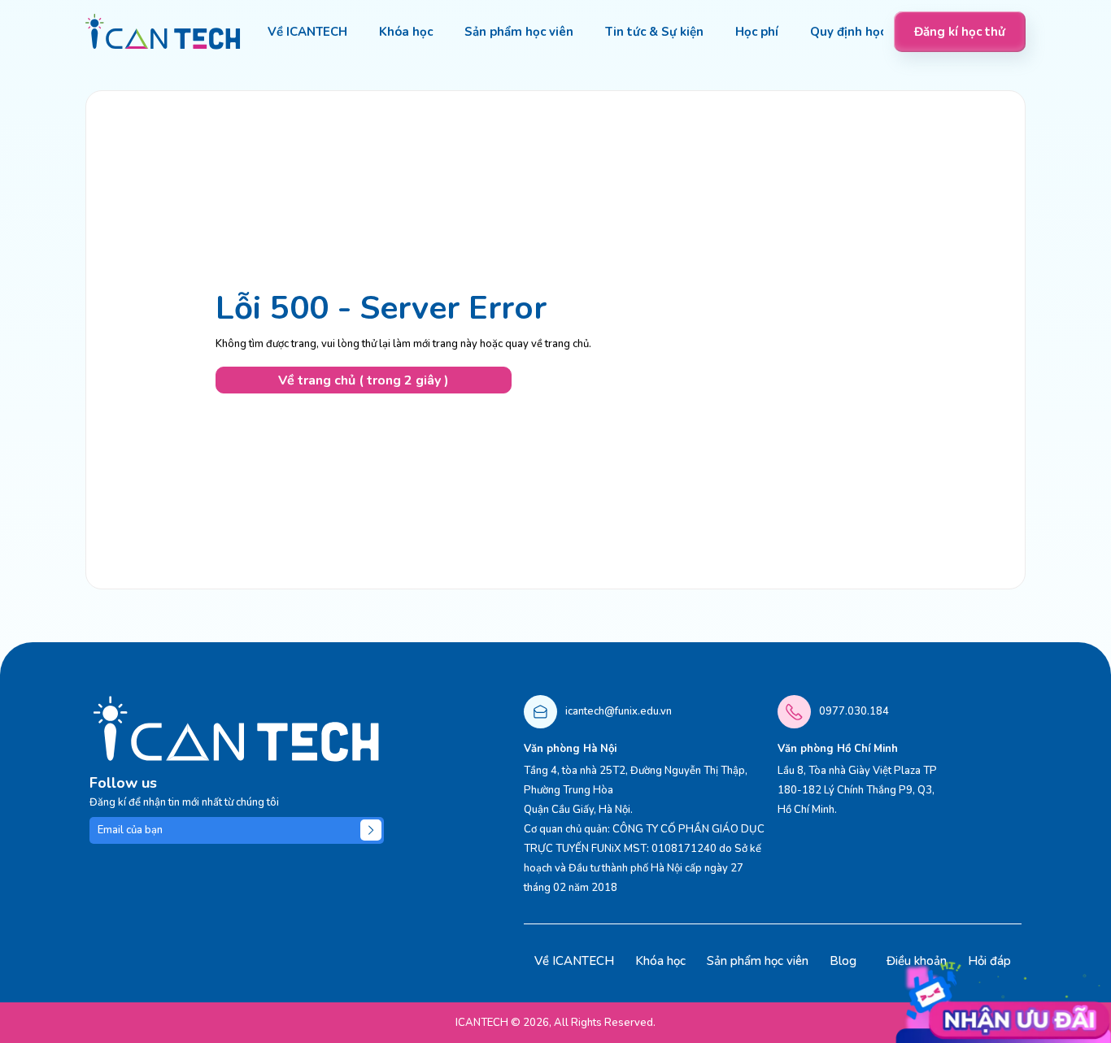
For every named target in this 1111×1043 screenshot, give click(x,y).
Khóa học (660, 961)
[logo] (163, 32)
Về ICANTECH (574, 961)
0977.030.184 (854, 711)
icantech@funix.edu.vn (618, 711)
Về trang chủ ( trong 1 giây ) (363, 380)
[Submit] (370, 830)
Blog (843, 961)
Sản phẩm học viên (757, 961)
